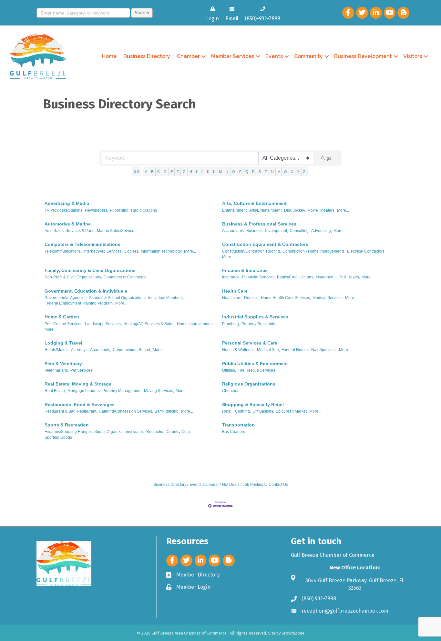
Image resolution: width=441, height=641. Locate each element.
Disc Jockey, (295, 210)
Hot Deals (231, 484)
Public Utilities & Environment (255, 363)
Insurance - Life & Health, (338, 277)
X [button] (292, 172)
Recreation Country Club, (168, 431)
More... (343, 210)
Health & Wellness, (238, 349)
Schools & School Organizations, (118, 297)
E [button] (171, 172)
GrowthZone (293, 633)
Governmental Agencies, (66, 297)
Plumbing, (231, 324)
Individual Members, (166, 297)
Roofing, (273, 251)
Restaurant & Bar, (60, 411)
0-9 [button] (136, 172)
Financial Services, (258, 277)
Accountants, (233, 230)
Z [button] (304, 172)
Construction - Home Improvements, (313, 251)
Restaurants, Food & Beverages (80, 404)
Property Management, (122, 390)
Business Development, (267, 230)
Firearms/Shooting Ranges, (69, 431)
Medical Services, (328, 297)
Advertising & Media (67, 203)
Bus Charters (233, 431)
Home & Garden (62, 316)
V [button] (279, 172)
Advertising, (321, 230)
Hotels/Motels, (57, 349)
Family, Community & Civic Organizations (90, 270)
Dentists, (251, 297)
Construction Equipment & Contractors (265, 244)
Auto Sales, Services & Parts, (70, 230)
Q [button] (246, 172)
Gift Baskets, (263, 411)
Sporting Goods (58, 437)
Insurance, (231, 277)
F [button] (178, 172)
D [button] (165, 172)
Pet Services (81, 370)
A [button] (146, 172)
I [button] (196, 172)
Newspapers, (96, 210)
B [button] (152, 172)
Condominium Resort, (132, 349)
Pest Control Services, (64, 324)
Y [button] (298, 172)
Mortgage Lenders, (84, 390)
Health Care (235, 291)
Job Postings (254, 484)
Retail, (227, 411)
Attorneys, (79, 349)
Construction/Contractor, (243, 251)
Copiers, (131, 251)
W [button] (285, 172)
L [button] (214, 172)
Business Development (363, 56)
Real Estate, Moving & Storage (78, 383)
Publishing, (119, 210)
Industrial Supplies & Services (255, 316)
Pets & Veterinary (63, 363)
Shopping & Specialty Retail (253, 404)
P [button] (240, 172)
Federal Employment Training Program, (79, 303)
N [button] (227, 172)
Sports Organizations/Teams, (119, 431)
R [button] (253, 172)
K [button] (208, 172)
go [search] (329, 158)
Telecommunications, (63, 251)
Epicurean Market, (292, 411)
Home (109, 56)
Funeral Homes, (296, 349)
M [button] (220, 172)
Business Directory (146, 56)
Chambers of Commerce (125, 277)
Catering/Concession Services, (126, 411)
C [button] (158, 172)
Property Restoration (259, 324)
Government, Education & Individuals (86, 291)
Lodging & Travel (63, 343)
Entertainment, (235, 210)
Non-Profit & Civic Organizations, (73, 277)
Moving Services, (159, 390)
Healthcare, (232, 297)
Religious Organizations (248, 383)
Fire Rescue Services (256, 370)
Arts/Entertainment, (265, 210)
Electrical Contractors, (366, 251)
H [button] (191, 172)
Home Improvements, (195, 324)
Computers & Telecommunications (82, 244)
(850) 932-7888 (319, 599)
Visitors (412, 56)
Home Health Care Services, (286, 297)
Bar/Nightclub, (167, 411)
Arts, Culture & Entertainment (254, 203)
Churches (230, 390)
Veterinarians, (57, 370)
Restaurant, (87, 411)
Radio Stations (144, 210)
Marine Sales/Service (115, 230)
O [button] (233, 172)
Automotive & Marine (68, 223)
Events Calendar (204, 484)
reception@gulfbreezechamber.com (345, 611)
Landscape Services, (103, 324)
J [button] (202, 172)
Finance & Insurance (245, 270)
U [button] (272, 172)
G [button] (184, 172)
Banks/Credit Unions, (295, 277)
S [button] (260, 172)
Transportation (238, 424)
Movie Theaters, (321, 210)
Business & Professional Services (259, 223)
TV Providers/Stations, (64, 210)
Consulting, (300, 230)
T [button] (266, 172)
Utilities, (229, 370)
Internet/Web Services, (103, 251)
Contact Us (278, 484)
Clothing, (243, 411)
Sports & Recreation (67, 424)
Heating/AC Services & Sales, (149, 324)
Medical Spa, (268, 349)
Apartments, (100, 349)
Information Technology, (161, 251)
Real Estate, (55, 390)
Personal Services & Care (249, 343)
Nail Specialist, (324, 349)
